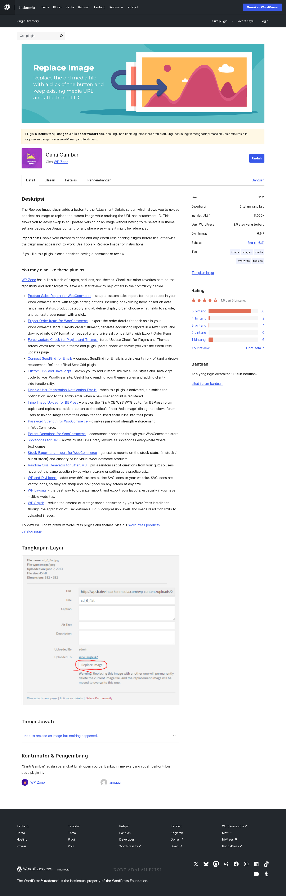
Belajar (124, 826)
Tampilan (74, 826)
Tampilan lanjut (203, 273)
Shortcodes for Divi (43, 440)
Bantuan (258, 180)
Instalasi (71, 180)
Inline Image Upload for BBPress (53, 402)
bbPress (229, 839)
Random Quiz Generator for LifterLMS (57, 465)
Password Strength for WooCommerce (58, 421)
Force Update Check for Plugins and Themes (63, 340)
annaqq (115, 782)
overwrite (244, 260)
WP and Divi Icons (42, 478)
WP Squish (36, 503)
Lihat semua (255, 348)
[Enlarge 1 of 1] (174, 561)
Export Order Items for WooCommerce (58, 321)
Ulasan (50, 180)
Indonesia (63, 869)
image (235, 252)
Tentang (22, 826)
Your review (201, 348)
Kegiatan (177, 833)
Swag (176, 846)
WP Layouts (37, 490)
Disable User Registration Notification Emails (62, 390)
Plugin (72, 839)
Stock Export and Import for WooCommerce (62, 453)
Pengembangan (99, 180)
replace (258, 260)
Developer (126, 839)
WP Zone (61, 162)
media (259, 252)
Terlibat (176, 826)
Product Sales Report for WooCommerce (59, 296)
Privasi (21, 846)
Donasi (177, 839)
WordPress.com (234, 826)
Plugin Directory (28, 21)
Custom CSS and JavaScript (49, 371)
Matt (227, 833)
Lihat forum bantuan (207, 383)
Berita (21, 833)
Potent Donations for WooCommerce (57, 434)
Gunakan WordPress (262, 7)
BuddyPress (232, 846)
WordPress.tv (130, 846)
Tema (72, 833)
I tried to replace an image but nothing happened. (60, 736)
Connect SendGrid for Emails (50, 358)
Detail (30, 180)
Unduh (257, 158)
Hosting (22, 839)
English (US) (256, 242)
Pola (71, 846)
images (247, 252)
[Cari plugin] (61, 36)
